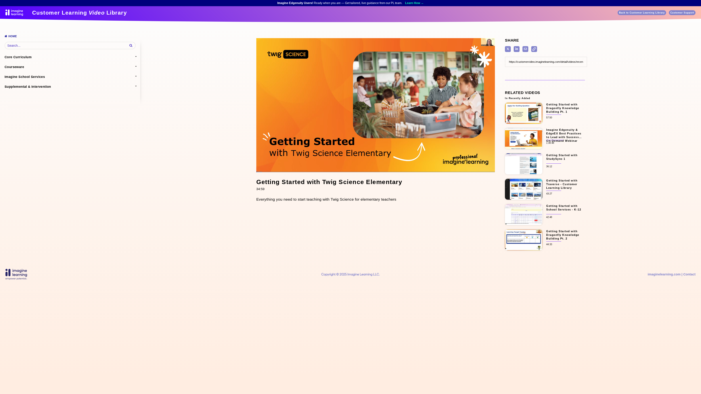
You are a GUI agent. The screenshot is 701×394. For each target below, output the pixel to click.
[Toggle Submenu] (136, 56)
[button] (131, 45)
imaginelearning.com (664, 274)
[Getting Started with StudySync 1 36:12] (523, 176)
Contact (689, 274)
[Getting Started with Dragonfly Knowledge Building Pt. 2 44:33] (523, 252)
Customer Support (682, 12)
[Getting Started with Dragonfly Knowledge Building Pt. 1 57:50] (523, 125)
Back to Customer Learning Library (642, 12)
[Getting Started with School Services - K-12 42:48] (523, 226)
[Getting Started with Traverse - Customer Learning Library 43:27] (523, 201)
